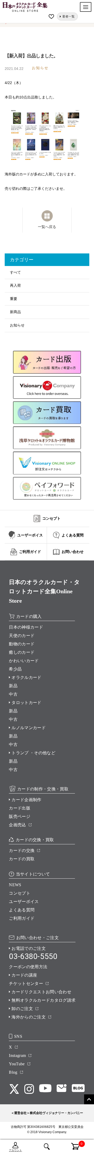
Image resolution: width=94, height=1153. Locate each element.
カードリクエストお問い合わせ (41, 992)
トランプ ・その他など (33, 753)
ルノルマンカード (28, 727)
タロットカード (26, 702)
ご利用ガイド (21, 918)
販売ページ (19, 816)
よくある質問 (21, 910)
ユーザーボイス (24, 901)
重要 (13, 299)
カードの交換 (21, 850)
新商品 (15, 312)
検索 (47, 1146)
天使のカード (21, 635)
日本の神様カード (26, 627)
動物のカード (21, 644)
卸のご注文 (22, 1008)
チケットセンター (26, 983)
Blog (13, 1072)
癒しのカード (21, 652)
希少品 (15, 669)
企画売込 (17, 825)
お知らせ (17, 325)
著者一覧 (68, 16)
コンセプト (19, 893)
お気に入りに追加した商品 (52, 16)
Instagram (17, 1055)
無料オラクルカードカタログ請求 (43, 1000)
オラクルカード (26, 677)
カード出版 (19, 808)
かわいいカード (24, 660)
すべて (15, 272)
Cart (73, 1143)
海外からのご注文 (28, 1017)
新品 (13, 686)
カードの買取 (21, 859)
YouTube (17, 1064)
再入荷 (15, 285)
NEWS (15, 885)
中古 (13, 694)
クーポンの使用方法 (28, 966)
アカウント (15, 1150)
